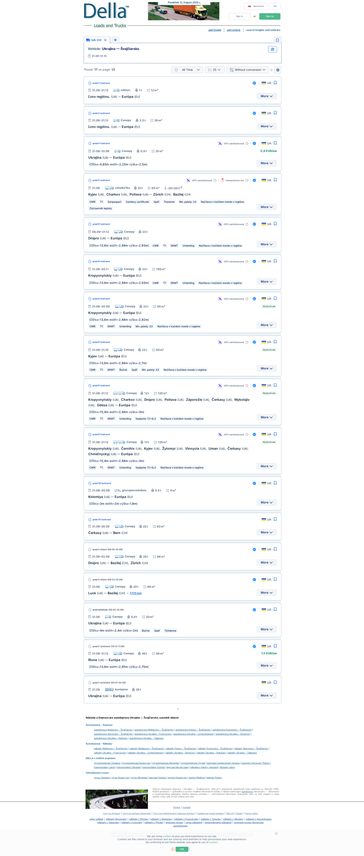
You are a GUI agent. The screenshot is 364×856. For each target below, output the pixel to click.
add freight (214, 30)
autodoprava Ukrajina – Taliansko (147, 738)
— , (118, 563)
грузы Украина (102, 777)
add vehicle (234, 30)
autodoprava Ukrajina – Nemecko (233, 734)
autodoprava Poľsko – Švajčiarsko (193, 730)
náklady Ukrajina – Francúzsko (110, 752)
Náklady (107, 743)
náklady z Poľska (138, 819)
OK (182, 849)
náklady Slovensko (116, 819)
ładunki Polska (214, 777)
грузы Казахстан (120, 777)
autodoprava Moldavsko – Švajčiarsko (154, 730)
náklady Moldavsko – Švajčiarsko (147, 748)
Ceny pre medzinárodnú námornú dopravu (174, 813)
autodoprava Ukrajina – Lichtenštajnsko (193, 734)
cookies (167, 836)
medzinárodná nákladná (218, 822)
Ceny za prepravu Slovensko (137, 813)
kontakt (187, 807)
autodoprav (247, 791)
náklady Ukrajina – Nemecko (180, 752)
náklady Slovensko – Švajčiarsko (251, 748)
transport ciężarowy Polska (255, 763)
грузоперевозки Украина (107, 763)
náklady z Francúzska (186, 819)
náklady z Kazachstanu (259, 819)
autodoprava (180, 826)
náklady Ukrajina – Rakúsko (211, 752)
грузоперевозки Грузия (193, 763)
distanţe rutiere (227, 767)
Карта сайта (251, 813)
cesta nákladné (194, 822)
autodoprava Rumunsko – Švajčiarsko (232, 730)
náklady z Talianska (108, 822)
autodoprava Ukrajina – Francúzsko (153, 734)
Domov (177, 807)
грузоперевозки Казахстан (136, 763)
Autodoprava (93, 725)
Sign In (239, 16)
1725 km (136, 593)
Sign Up (270, 16)
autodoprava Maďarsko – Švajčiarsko (113, 730)
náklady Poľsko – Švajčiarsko (181, 748)
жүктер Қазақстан (177, 777)
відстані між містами (177, 767)
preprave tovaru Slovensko (249, 822)
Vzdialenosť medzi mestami (210, 813)
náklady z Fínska (154, 822)
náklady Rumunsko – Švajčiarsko (215, 748)
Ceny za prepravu (111, 813)
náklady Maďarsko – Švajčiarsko (111, 748)
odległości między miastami (204, 767)
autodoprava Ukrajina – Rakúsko (111, 738)
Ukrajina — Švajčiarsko (113, 49)
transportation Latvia (104, 767)
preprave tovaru (174, 822)
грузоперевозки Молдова (165, 763)
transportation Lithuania (129, 767)
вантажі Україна (157, 777)
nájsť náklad (96, 819)
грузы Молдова (139, 777)
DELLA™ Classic (234, 813)
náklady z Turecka (211, 819)
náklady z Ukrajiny (233, 819)
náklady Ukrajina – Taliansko (242, 752)
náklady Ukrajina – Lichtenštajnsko (145, 752)
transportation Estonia (153, 767)
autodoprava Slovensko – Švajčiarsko (113, 734)
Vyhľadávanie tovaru (97, 772)
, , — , (139, 194)
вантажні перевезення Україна (223, 763)
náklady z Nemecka (161, 819)
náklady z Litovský (131, 822)
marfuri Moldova (197, 777)
